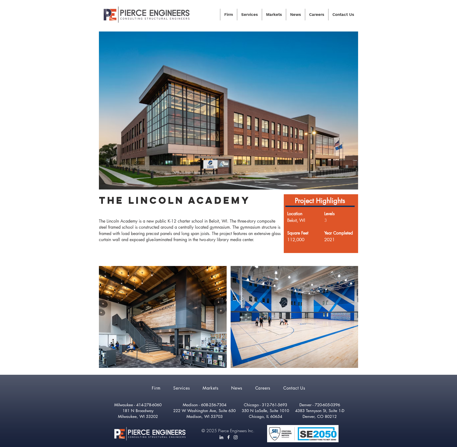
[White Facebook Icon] (228, 437)
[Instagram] (235, 437)
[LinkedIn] (221, 437)
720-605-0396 (327, 404)
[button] (163, 317)
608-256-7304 (213, 404)
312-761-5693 (274, 404)
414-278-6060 (149, 404)
